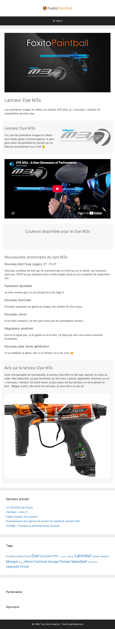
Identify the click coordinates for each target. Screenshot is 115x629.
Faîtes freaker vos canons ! (22, 516)
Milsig (21, 562)
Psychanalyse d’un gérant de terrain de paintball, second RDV (43, 521)
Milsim (29, 561)
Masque (12, 561)
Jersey (70, 556)
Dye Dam (45, 556)
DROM (27, 556)
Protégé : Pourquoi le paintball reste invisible (33, 525)
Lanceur (83, 555)
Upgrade (12, 566)
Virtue (24, 566)
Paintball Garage (46, 561)
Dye (35, 555)
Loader (96, 556)
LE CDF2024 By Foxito (19, 507)
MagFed (105, 556)
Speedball (79, 561)
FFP (55, 556)
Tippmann (92, 562)
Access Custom (15, 556)
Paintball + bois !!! (17, 512)
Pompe (64, 561)
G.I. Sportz (62, 557)
